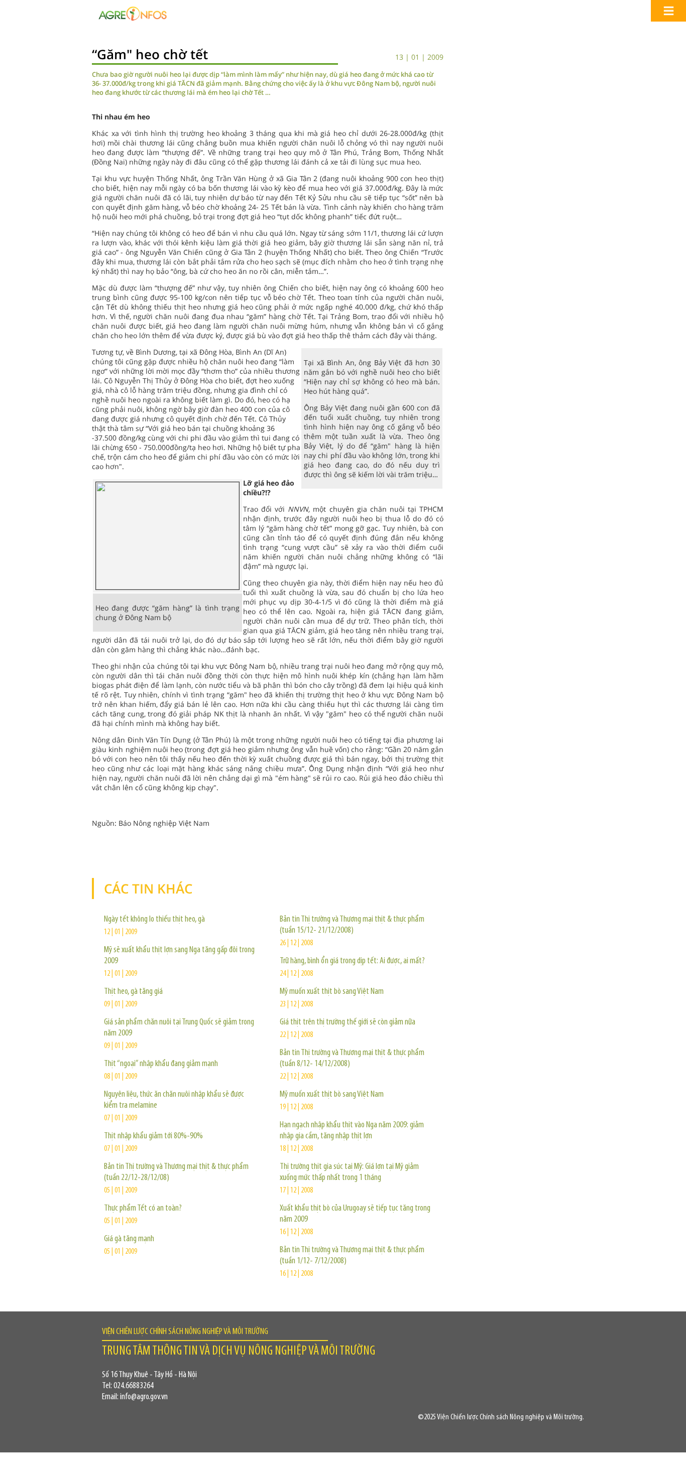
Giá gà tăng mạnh (129, 1239)
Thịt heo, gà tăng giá (133, 991)
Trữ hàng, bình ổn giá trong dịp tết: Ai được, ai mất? (352, 961)
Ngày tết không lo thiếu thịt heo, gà (154, 919)
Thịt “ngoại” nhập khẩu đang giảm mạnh (161, 1064)
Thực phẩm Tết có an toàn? (143, 1208)
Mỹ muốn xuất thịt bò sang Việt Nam (332, 991)
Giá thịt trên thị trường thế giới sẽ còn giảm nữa (347, 1022)
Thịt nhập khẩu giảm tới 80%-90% (153, 1136)
